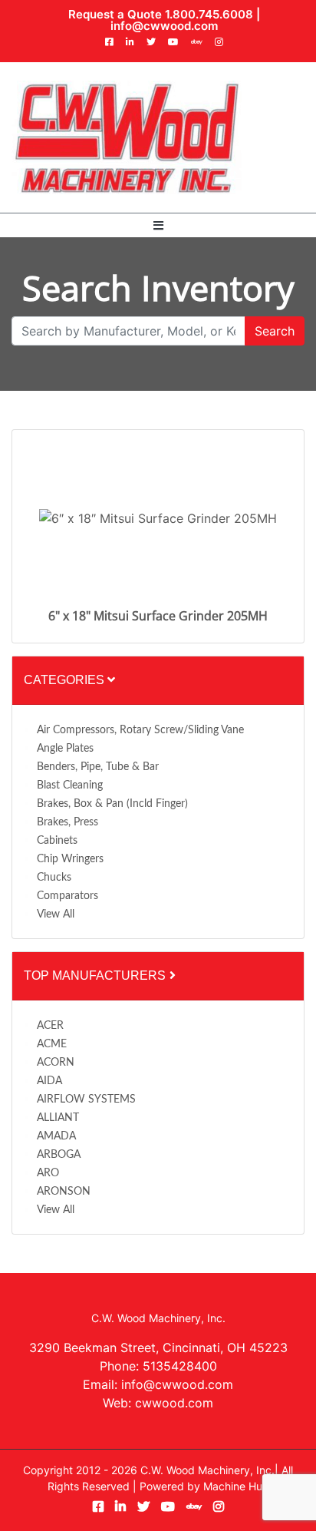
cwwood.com (174, 1402)
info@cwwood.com (164, 25)
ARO (48, 1173)
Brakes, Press (67, 822)
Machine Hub (236, 1486)
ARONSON (64, 1191)
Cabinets (57, 840)
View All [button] (55, 914)
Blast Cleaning (70, 785)
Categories (65, 679)
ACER (50, 1025)
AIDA (49, 1081)
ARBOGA (59, 1154)
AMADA (56, 1136)
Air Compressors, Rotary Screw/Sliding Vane (140, 730)
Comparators (67, 896)
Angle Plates (65, 748)
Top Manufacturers (96, 975)
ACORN (55, 1062)
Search (275, 331)
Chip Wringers (70, 859)
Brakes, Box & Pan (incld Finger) (112, 804)
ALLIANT (58, 1118)
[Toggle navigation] (158, 225)
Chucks (54, 877)
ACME (52, 1044)
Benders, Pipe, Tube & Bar (98, 767)
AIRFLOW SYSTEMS (86, 1099)
